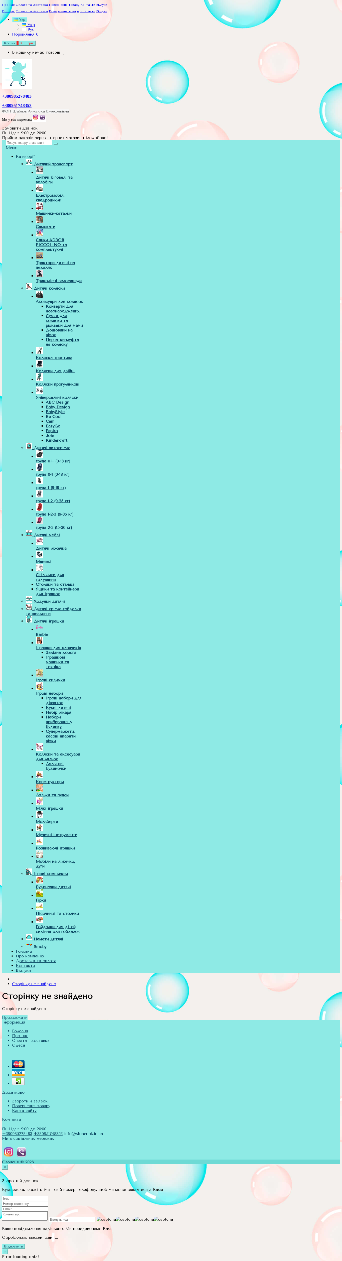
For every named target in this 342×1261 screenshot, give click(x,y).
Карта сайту (24, 1110)
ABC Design (57, 402)
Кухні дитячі (58, 707)
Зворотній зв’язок (30, 1101)
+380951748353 (17, 105)
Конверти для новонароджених (63, 308)
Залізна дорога (61, 652)
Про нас (8, 5)
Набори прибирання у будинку (59, 722)
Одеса (18, 1045)
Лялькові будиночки (56, 766)
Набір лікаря (58, 712)
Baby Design (58, 407)
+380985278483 (17, 96)
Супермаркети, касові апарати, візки (61, 736)
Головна (20, 1031)
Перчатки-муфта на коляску (62, 342)
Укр (30, 24)
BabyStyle (55, 411)
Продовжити (15, 1017)
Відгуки (101, 5)
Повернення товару (64, 5)
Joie (50, 435)
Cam (50, 421)
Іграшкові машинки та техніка (57, 662)
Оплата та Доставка (32, 5)
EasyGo (53, 426)
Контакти (87, 5)
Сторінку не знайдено (34, 983)
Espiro (52, 430)
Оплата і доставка (31, 1040)
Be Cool (54, 416)
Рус (30, 29)
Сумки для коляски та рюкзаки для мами (64, 320)
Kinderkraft (56, 440)
